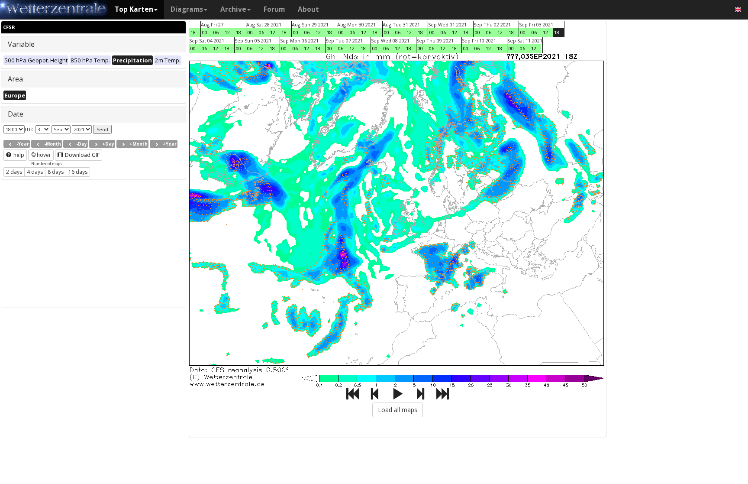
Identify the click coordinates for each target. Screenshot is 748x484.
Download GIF (82, 155)
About (308, 9)
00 (204, 32)
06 (216, 32)
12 (227, 32)
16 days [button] (77, 171)
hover (44, 155)
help (18, 155)
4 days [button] (35, 171)
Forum (274, 9)
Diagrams (187, 9)
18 (193, 32)
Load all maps (397, 410)
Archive (233, 9)
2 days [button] (14, 171)
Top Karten (134, 9)
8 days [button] (56, 171)
